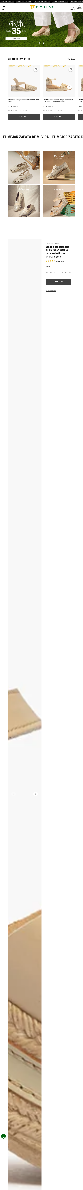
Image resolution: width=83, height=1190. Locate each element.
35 (9, 110)
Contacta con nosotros (41, 2)
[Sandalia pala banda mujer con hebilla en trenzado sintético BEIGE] (59, 81)
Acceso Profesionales (23, 2)
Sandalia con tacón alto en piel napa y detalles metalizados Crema (57, 250)
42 (26, 110)
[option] (41, 29)
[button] (79, 7)
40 (21, 110)
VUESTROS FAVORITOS (19, 59)
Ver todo (71, 59)
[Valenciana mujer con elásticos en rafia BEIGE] (24, 81)
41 (23, 110)
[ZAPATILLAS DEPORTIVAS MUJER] (59, 167)
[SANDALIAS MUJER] (24, 167)
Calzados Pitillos (52, 243)
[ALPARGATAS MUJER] (59, 201)
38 (16, 110)
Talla (48, 267)
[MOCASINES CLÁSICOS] (24, 201)
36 (11, 110)
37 (14, 110)
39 (18, 110)
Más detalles (51, 290)
